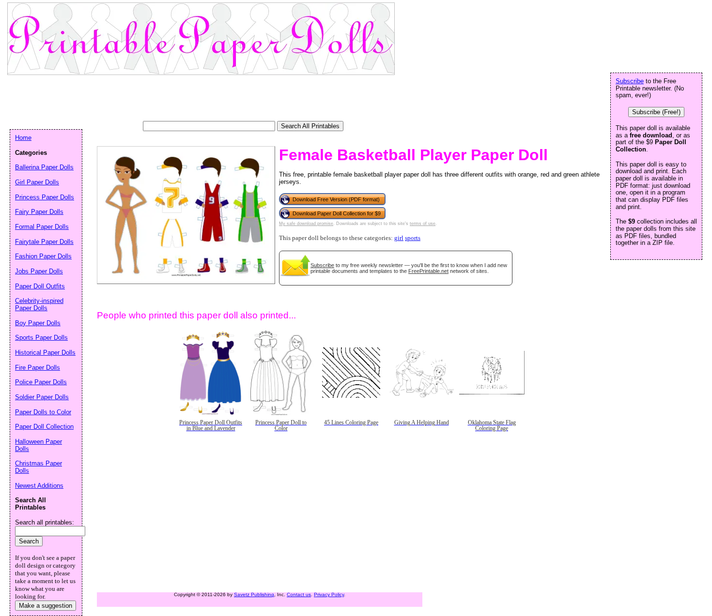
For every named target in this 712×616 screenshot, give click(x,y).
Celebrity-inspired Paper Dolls (39, 304)
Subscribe (322, 265)
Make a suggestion (45, 605)
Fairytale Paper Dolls (44, 241)
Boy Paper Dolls (38, 323)
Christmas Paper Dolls (38, 467)
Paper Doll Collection (44, 426)
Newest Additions (39, 485)
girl (398, 238)
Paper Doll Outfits (40, 286)
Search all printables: (44, 522)
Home (23, 137)
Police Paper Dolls (41, 382)
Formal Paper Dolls (42, 226)
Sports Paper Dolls (41, 337)
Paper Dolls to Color (43, 412)
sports (412, 238)
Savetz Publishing (254, 594)
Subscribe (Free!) (656, 112)
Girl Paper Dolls (37, 182)
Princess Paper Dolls (44, 197)
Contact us (299, 594)
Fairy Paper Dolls (39, 211)
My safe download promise (306, 223)
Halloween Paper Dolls (38, 445)
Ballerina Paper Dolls (44, 167)
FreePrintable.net (428, 271)
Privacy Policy (329, 594)
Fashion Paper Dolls (43, 256)
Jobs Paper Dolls (39, 271)
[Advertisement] (186, 99)
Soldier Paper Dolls (42, 397)
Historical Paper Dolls (45, 352)
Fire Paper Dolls (37, 367)
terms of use (422, 223)
